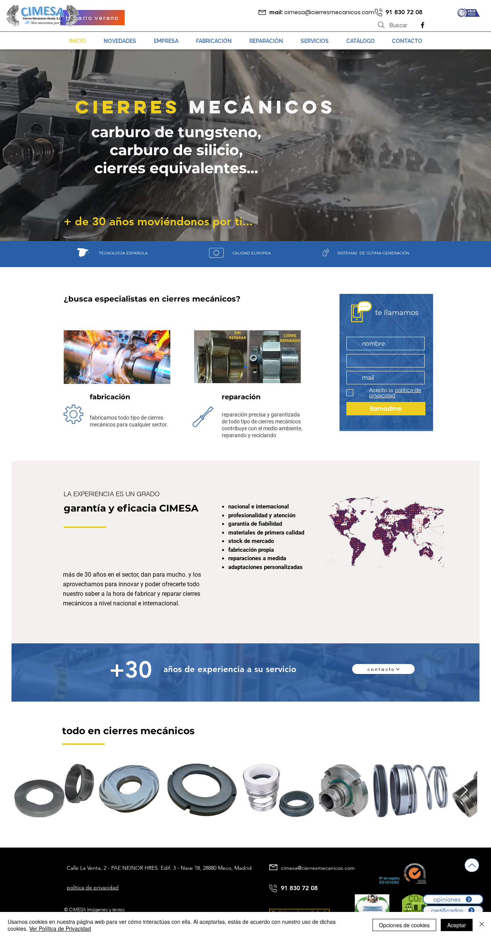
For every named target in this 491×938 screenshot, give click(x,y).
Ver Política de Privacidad (60, 928)
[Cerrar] (481, 925)
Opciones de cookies (404, 925)
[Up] (472, 865)
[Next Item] (464, 790)
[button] (266, 41)
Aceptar (456, 925)
